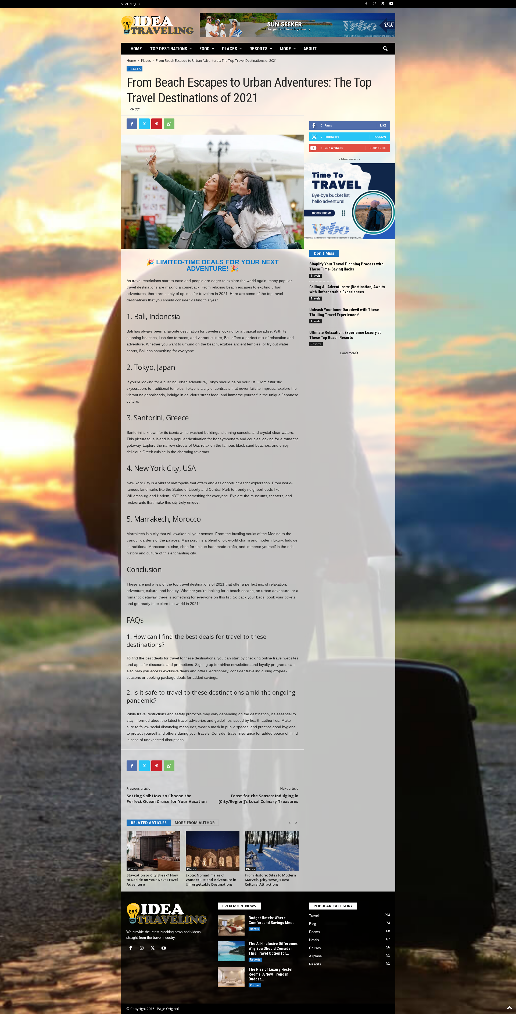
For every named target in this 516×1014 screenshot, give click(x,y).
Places (229, 48)
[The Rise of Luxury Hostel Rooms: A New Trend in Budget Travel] (231, 977)
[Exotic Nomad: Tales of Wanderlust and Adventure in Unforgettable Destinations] (212, 851)
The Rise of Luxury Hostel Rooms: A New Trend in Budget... (270, 974)
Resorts (258, 48)
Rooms (255, 985)
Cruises (315, 948)
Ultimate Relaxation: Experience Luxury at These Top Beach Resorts (345, 335)
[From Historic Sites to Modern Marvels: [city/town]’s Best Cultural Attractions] (272, 851)
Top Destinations (168, 48)
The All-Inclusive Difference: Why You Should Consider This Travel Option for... (273, 948)
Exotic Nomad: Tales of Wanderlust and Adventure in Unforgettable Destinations (211, 880)
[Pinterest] (156, 123)
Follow (380, 137)
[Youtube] (391, 4)
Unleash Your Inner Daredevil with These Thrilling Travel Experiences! (344, 312)
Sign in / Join (131, 4)
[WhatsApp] (169, 123)
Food (204, 48)
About (310, 48)
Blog (312, 924)
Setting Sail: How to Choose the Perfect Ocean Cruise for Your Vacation (167, 798)
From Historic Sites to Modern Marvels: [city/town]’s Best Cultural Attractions (270, 880)
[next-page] (296, 823)
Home (136, 48)
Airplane (315, 956)
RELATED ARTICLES (149, 822)
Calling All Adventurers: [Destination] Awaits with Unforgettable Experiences (347, 289)
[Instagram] (374, 4)
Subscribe (378, 148)
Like (383, 125)
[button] (385, 49)
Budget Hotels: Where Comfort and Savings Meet (271, 920)
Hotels (254, 929)
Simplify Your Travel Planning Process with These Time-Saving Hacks (346, 267)
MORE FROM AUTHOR (195, 822)
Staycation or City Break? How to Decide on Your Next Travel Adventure (152, 880)
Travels (316, 275)
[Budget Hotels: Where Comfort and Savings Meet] (231, 925)
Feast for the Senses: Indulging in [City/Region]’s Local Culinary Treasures (258, 798)
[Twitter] (383, 4)
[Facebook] (366, 4)
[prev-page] (289, 823)
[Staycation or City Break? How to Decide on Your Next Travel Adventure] (153, 851)
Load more (348, 353)
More (285, 48)
